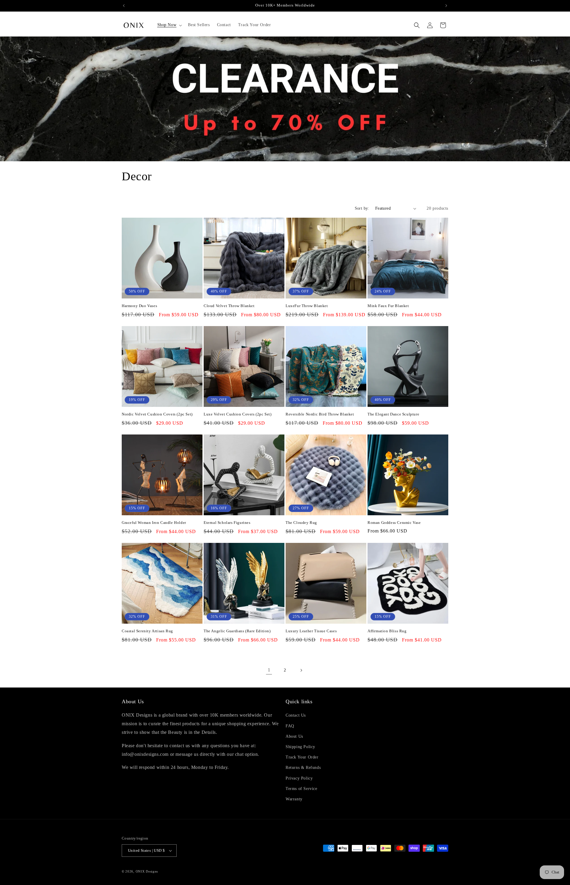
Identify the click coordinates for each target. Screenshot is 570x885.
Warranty (294, 799)
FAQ (290, 726)
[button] (169, 25)
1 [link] (269, 669)
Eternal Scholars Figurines (227, 522)
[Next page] (301, 670)
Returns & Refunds (303, 767)
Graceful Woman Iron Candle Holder (154, 522)
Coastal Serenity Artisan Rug (147, 631)
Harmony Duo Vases (139, 306)
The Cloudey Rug (301, 522)
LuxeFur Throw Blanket (307, 306)
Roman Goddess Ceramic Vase (394, 522)
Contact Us (296, 715)
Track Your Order (302, 757)
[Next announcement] (446, 5)
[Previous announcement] (123, 5)
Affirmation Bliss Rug (387, 631)
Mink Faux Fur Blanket (388, 306)
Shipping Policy (300, 747)
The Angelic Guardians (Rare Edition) (237, 631)
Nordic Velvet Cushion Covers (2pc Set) (157, 414)
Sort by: (362, 208)
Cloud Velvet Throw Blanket (229, 306)
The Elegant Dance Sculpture (393, 414)
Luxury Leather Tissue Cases (311, 631)
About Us (294, 736)
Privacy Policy (299, 778)
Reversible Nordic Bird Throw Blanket (320, 414)
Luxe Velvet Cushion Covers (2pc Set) (238, 414)
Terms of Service (301, 788)
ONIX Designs (147, 871)
